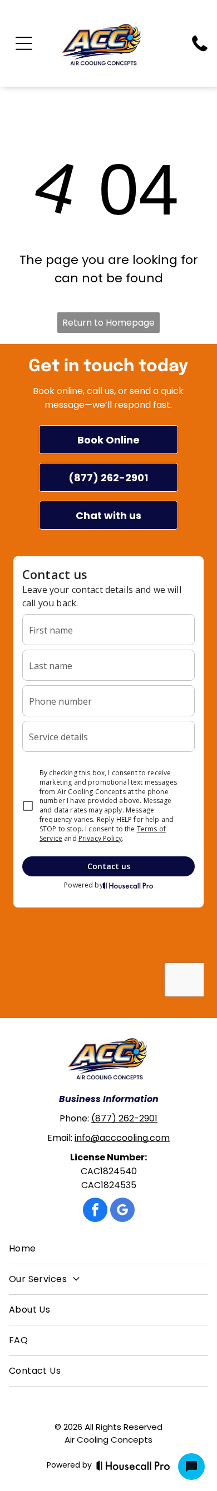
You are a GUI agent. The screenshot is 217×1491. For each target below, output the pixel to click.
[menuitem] (109, 1249)
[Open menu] (24, 43)
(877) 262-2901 (124, 1118)
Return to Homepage (108, 322)
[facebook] (95, 1211)
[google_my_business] (122, 1211)
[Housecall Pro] (133, 1465)
